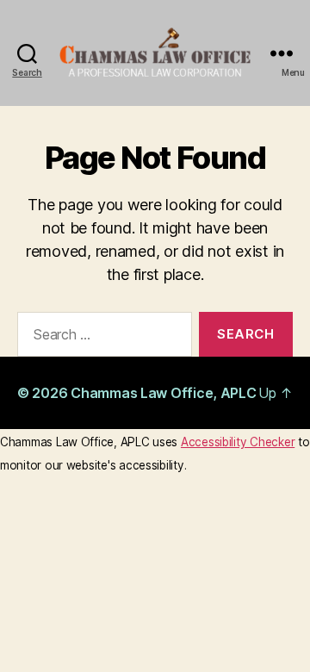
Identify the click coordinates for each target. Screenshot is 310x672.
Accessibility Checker (237, 442)
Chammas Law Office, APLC (164, 392)
